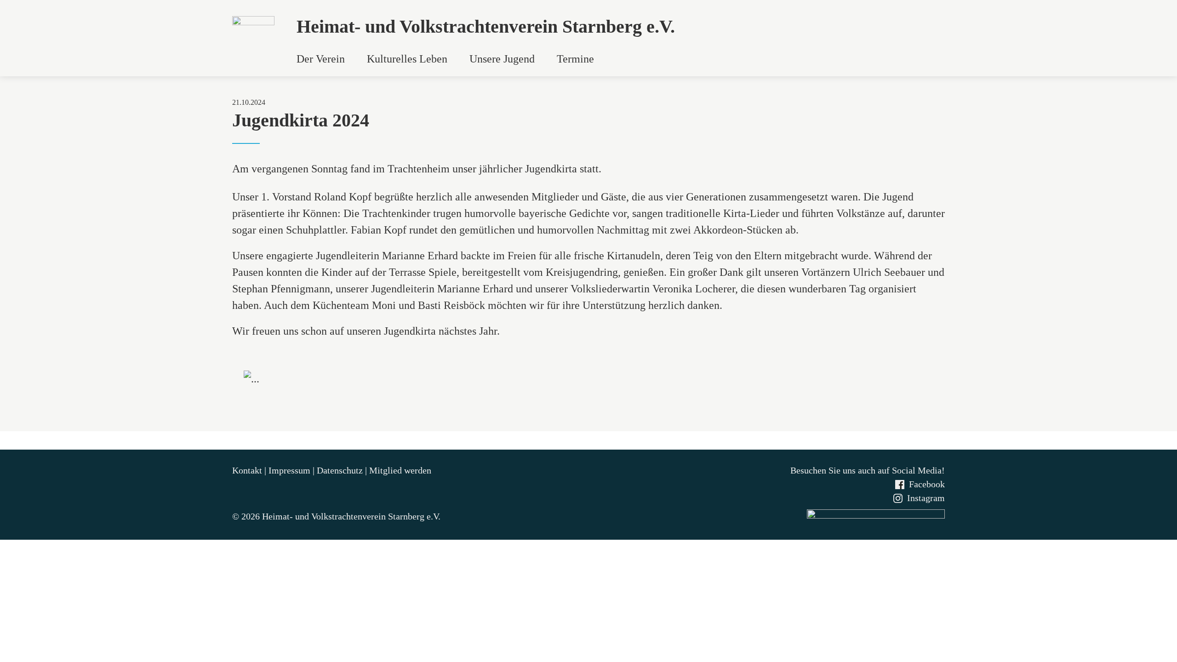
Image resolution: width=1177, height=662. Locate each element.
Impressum (291, 470)
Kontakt (248, 470)
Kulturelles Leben (407, 59)
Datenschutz (341, 470)
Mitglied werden (400, 470)
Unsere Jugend (502, 59)
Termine (575, 59)
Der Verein (321, 59)
